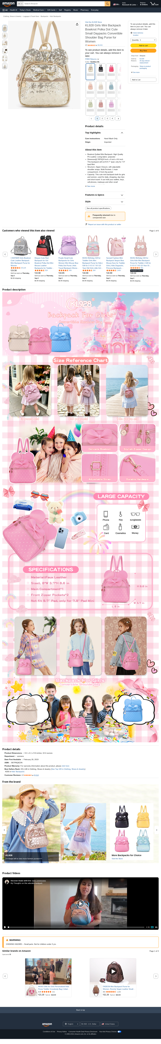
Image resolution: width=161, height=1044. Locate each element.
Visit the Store (117, 859)
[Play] (4, 927)
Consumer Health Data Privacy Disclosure (83, 1032)
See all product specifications (98, 208)
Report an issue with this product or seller (104, 224)
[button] (5, 10)
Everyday (94, 10)
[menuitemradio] (152, 927)
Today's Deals (25, 10)
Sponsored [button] (5, 954)
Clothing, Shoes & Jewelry (12, 16)
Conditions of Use (49, 1032)
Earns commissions (39, 881)
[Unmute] (156, 927)
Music (75, 10)
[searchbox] (64, 3)
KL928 (142, 59)
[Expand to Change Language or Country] (77, 1024)
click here (65, 766)
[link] (21, 262)
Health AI (13, 10)
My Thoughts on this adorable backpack (26, 883)
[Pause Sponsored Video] (68, 977)
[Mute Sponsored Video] (68, 981)
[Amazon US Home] (47, 1024)
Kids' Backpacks (55, 16)
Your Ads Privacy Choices (108, 1032)
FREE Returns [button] (91, 59)
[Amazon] (9, 4)
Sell (60, 10)
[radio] (4, 28)
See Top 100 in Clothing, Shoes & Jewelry (68, 769)
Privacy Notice (62, 1032)
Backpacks (44, 16)
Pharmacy (84, 10)
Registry (67, 10)
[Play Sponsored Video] (113, 971)
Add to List (136, 80)
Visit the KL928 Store (93, 22)
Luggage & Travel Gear (31, 16)
